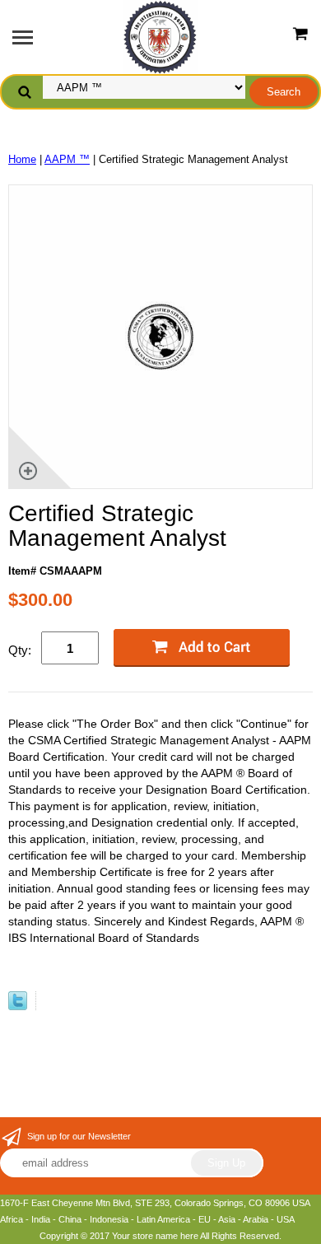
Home (22, 159)
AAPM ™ (67, 159)
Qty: (19, 650)
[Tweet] (17, 1006)
